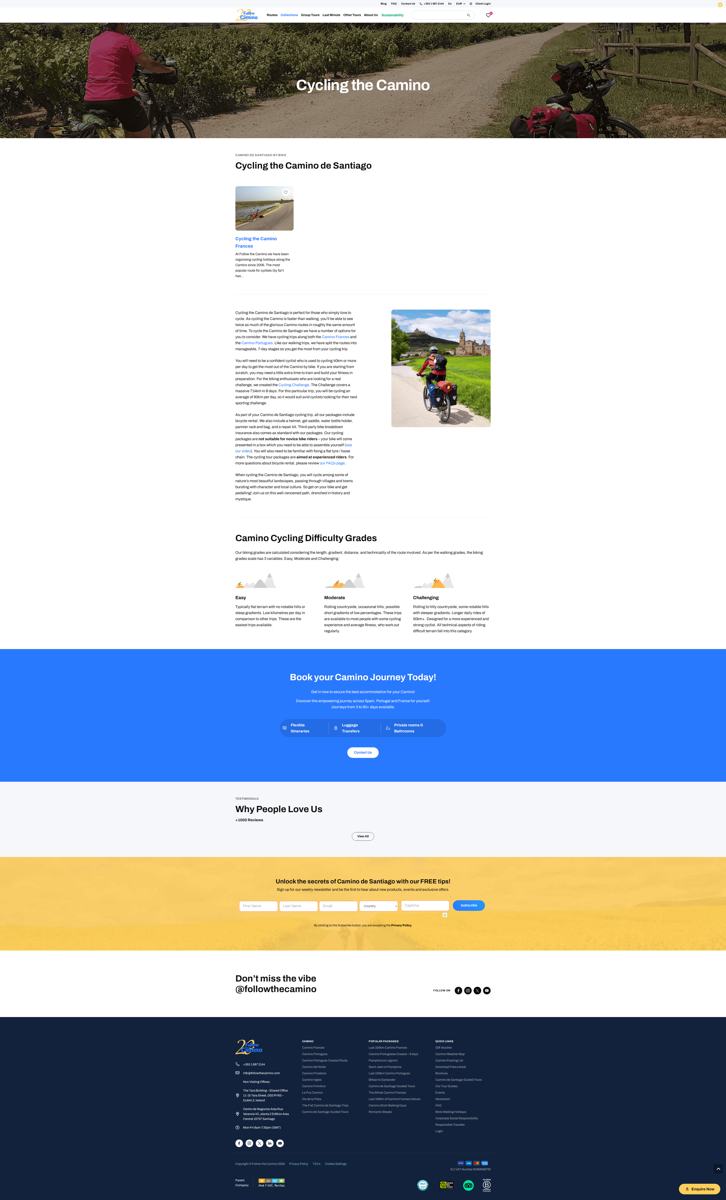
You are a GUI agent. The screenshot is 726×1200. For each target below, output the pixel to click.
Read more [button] (248, 900)
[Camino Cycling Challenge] (265, 208)
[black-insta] (468, 1068)
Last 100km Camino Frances (388, 1125)
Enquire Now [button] (441, 27)
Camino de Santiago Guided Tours (325, 1189)
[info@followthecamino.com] (239, 1150)
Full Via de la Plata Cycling (391, 238)
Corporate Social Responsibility (456, 1196)
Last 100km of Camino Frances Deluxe (394, 1176)
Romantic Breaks (380, 1189)
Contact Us (408, 3)
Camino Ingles (312, 1157)
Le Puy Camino (312, 1170)
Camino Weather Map (450, 1131)
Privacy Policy (401, 1003)
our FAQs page (332, 463)
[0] (488, 16)
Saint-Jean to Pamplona (385, 1144)
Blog (384, 3)
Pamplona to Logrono (383, 1138)
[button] (461, 3)
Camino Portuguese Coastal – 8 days (393, 1131)
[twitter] (477, 1068)
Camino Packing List (449, 1138)
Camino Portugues (257, 343)
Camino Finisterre (314, 1151)
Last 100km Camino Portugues (389, 1151)
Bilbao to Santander (382, 1157)
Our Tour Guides (446, 1163)
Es (450, 3)
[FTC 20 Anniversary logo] (246, 15)
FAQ (394, 3)
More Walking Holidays (450, 1189)
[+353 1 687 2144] (239, 1142)
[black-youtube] (487, 1068)
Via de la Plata (311, 1176)
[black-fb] (458, 1068)
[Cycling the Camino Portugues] (328, 208)
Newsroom (442, 1176)
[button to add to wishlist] (285, 192)
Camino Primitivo (314, 1163)
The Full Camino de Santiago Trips (325, 1183)
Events (440, 1170)
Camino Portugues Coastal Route (324, 1138)
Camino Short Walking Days (387, 1183)
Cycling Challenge (293, 385)
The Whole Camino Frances (387, 1170)
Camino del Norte (314, 1144)
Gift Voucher (443, 1125)
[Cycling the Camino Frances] (456, 208)
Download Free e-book (450, 1144)
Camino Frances (335, 337)
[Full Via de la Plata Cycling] (392, 208)
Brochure (441, 1151)
